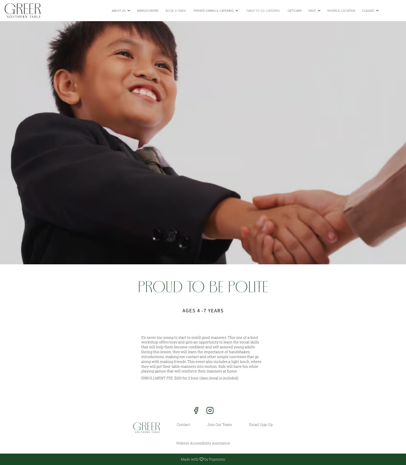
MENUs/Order (147, 10)
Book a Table (176, 10)
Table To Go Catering (263, 10)
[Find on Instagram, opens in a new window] (210, 411)
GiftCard (295, 10)
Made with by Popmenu (114, 459)
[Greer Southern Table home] (22, 10)
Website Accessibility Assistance (203, 443)
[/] (146, 427)
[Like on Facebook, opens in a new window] (196, 411)
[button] (121, 10)
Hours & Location (341, 10)
